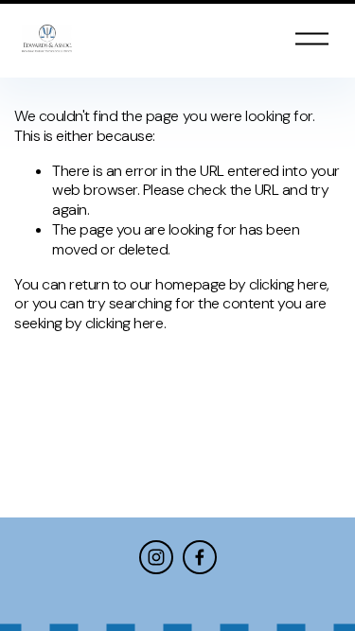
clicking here (288, 284)
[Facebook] (200, 557)
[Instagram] (156, 557)
